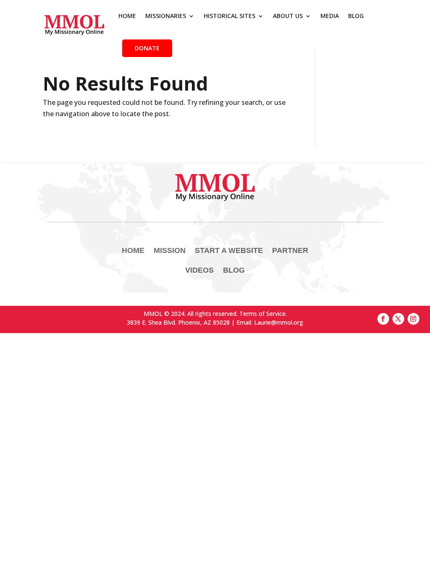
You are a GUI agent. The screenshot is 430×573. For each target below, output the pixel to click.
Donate (147, 48)
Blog (356, 16)
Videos (199, 270)
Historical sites (229, 16)
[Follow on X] (398, 319)
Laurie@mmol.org (278, 322)
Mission (170, 250)
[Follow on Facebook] (383, 319)
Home (127, 16)
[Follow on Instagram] (413, 319)
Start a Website (229, 250)
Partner (290, 250)
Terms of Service (262, 314)
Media (329, 16)
